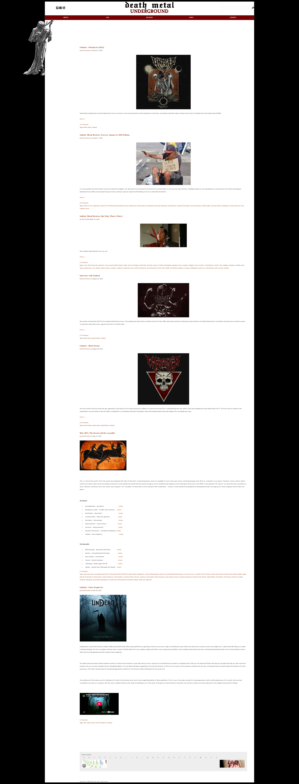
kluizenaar (164, 206)
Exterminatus (98, 577)
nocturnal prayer (195, 206)
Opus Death (169, 577)
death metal (87, 127)
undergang (88, 580)
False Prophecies (108, 577)
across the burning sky (90, 265)
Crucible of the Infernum (203, 574)
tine (242, 206)
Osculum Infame (216, 206)
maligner (225, 265)
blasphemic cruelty (143, 574)
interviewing (128, 113)
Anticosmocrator (88, 574)
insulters (185, 265)
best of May (109, 574)
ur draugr (186, 268)
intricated (157, 206)
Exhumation (89, 577)
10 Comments (84, 203)
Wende (136, 580)
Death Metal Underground (100, 781)
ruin (93, 268)
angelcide (96, 206)
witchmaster (210, 268)
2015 (85, 723)
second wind (233, 206)
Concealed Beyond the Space (174, 574)
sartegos (113, 268)
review (121, 506)
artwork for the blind (106, 206)
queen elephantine (86, 268)
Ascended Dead (99, 574)
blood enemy (87, 425)
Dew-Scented (224, 574)
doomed (149, 265)
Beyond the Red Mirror (121, 574)
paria (242, 265)
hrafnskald (149, 206)
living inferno (172, 206)
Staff (83, 219)
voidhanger (193, 268)
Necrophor (186, 206)
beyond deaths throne (121, 206)
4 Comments (84, 571)
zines (191, 17)
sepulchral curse (128, 268)
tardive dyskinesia (140, 268)
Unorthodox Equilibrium (100, 580)
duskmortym (133, 206)
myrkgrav (232, 265)
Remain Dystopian (186, 577)
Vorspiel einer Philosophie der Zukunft (121, 580)
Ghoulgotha (167, 265)
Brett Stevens (86, 50)
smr (239, 206)
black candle (123, 265)
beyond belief (114, 265)
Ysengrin (226, 268)
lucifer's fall (218, 265)
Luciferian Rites (129, 577)
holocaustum (141, 206)
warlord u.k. (201, 268)
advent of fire (87, 206)
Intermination (118, 577)
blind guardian (154, 574)
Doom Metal (233, 574)
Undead (94, 127)
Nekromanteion (160, 577)
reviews (149, 17)
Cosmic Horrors (189, 574)
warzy (87, 208)
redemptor (225, 206)
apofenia (101, 265)
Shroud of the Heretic (199, 577)
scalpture (120, 268)
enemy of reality (158, 265)
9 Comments (84, 262)
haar (180, 265)
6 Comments (84, 720)
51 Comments (84, 335)
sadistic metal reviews (103, 268)
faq (107, 17)
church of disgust (133, 265)
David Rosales (86, 436)
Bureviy (162, 574)
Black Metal (132, 574)
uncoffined (173, 268)
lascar (197, 265)
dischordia (142, 265)
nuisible (237, 265)
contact (233, 17)
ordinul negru (206, 206)
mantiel (179, 206)
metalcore (143, 577)
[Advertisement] (163, 33)
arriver (107, 265)
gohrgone (175, 265)
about (65, 17)
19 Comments (84, 124)
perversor (177, 577)
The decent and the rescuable (233, 577)
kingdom (191, 265)
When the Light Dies (145, 580)
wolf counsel (219, 268)
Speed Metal (96, 338)
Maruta (136, 577)
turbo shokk (165, 268)
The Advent (219, 577)
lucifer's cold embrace (206, 265)
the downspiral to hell (154, 268)
